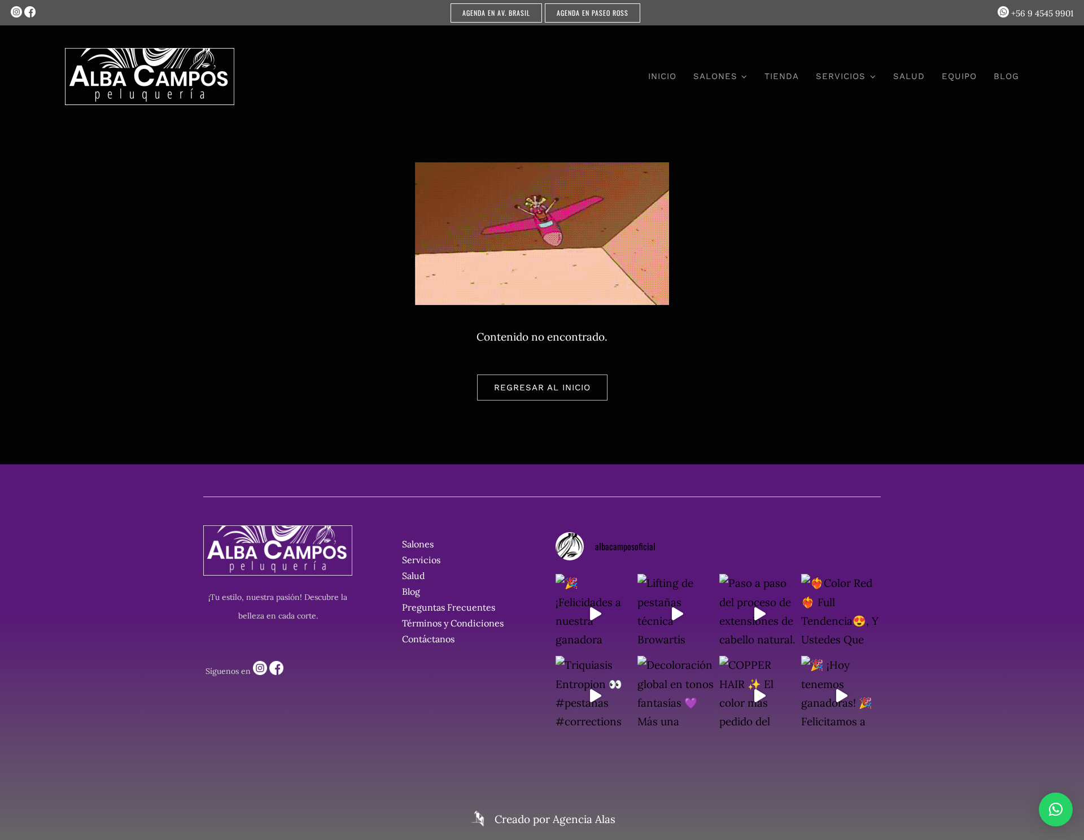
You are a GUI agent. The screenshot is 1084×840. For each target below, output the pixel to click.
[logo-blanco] (149, 53)
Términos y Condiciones (453, 623)
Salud (413, 575)
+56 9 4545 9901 (1041, 13)
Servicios (421, 559)
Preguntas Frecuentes (448, 607)
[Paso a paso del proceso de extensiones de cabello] (759, 614)
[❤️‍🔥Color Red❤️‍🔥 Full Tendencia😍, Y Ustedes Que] (841, 614)
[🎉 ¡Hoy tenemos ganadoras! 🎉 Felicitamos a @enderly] (841, 695)
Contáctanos (428, 639)
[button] (1056, 809)
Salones (418, 544)
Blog (411, 591)
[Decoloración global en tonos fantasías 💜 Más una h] (677, 695)
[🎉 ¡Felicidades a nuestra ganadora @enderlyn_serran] (595, 614)
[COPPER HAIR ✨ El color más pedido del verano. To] (759, 695)
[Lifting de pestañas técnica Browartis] (677, 614)
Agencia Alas (584, 819)
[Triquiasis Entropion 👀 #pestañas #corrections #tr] (595, 695)
